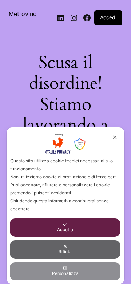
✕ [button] (114, 137)
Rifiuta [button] (65, 251)
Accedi (108, 17)
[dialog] (65, 205)
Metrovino (23, 13)
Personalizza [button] (65, 273)
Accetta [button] (65, 229)
